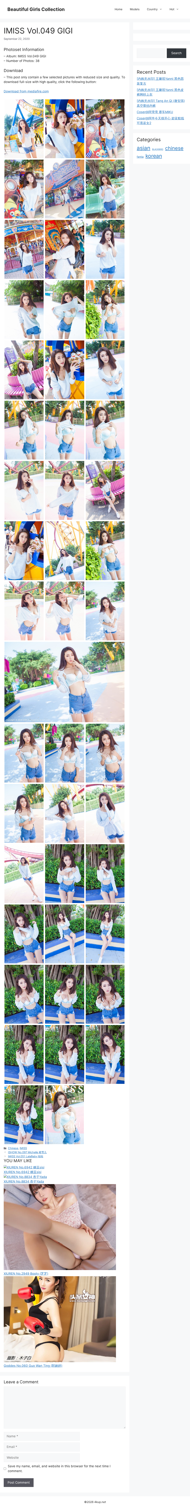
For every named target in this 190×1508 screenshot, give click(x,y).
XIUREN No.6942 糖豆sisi (22, 1172)
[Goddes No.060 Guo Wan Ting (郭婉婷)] (60, 1361)
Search (176, 53)
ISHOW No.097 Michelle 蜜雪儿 (27, 1152)
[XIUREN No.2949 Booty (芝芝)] (60, 1269)
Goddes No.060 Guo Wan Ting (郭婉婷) (33, 1366)
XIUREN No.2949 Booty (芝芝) (26, 1273)
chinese (174, 148)
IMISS (23, 1148)
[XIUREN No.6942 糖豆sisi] (24, 1167)
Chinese (13, 1148)
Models (135, 9)
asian (143, 148)
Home (118, 9)
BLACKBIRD (157, 149)
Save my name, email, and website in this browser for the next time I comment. (59, 1468)
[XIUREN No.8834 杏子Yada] (25, 1177)
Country (152, 9)
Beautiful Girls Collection (36, 9)
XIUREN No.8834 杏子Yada (24, 1181)
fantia (140, 156)
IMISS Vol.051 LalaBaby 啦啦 (25, 1156)
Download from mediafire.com (26, 91)
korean (153, 156)
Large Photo (14, 158)
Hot (172, 9)
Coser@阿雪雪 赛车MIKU (155, 112)
